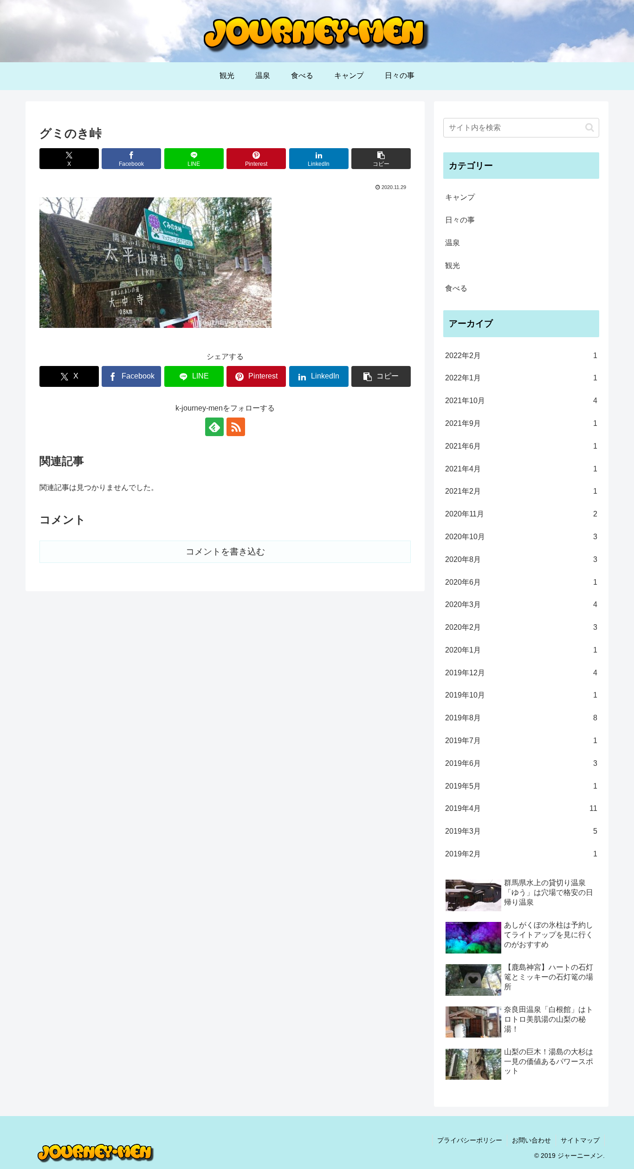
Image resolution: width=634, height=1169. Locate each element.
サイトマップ (580, 1140)
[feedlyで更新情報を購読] (214, 427)
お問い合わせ (531, 1140)
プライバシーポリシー (469, 1140)
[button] (381, 158)
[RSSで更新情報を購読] (235, 427)
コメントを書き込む (225, 551)
